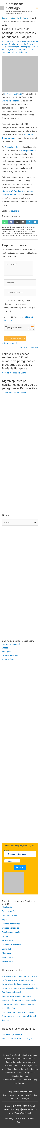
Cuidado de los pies (10, 928)
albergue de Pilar (28, 150)
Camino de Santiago (14, 6)
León (19, 49)
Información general (11, 644)
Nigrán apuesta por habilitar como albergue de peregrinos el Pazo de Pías (19, 384)
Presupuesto (7, 957)
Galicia (12, 44)
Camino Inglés (26, 1065)
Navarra (5, 373)
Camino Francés (22, 18)
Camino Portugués (27, 1055)
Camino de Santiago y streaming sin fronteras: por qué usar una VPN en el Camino (19, 1016)
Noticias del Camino (24, 44)
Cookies (20, 1122)
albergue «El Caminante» (13, 191)
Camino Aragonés (25, 1072)
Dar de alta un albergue (12, 1035)
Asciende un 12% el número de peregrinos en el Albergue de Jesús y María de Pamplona (18, 363)
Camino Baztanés (20, 1076)
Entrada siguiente (29, 347)
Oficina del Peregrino (11, 101)
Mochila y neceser (10, 915)
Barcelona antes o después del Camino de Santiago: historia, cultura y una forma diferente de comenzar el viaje (19, 980)
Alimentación (7, 940)
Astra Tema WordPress (19, 1113)
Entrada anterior (10, 343)
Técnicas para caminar (12, 932)
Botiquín (5, 936)
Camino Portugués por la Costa (19, 1058)
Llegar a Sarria (8, 659)
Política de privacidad (25, 1118)
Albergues (25, 47)
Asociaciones (7, 961)
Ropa (4, 919)
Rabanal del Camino (13, 147)
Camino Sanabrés (21, 1069)
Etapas (5, 648)
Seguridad (6, 949)
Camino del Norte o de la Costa (19, 1062)
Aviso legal (9, 1118)
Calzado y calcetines (11, 924)
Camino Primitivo (10, 1065)
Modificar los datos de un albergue (17, 1038)
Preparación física (10, 911)
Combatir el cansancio (11, 945)
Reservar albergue (10, 655)
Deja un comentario (10, 47)
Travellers (14, 211)
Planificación (7, 907)
